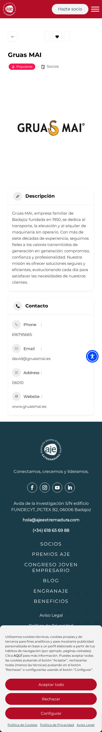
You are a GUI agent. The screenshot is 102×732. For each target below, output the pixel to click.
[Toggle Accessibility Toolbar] (92, 356)
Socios (53, 66)
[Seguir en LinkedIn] (70, 488)
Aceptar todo (51, 684)
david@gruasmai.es (31, 358)
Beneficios (51, 601)
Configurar (51, 713)
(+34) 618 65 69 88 (51, 530)
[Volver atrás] (13, 36)
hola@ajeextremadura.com (51, 519)
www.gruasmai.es (29, 406)
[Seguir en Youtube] (57, 488)
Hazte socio (70, 9)
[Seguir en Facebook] (32, 488)
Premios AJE (51, 554)
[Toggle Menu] (95, 9)
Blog (51, 581)
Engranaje (51, 591)
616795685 (22, 334)
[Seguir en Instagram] (45, 488)
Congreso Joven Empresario (51, 567)
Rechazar (51, 698)
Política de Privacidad (57, 725)
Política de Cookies (22, 725)
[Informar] (67, 36)
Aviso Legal (85, 725)
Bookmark (57, 36)
